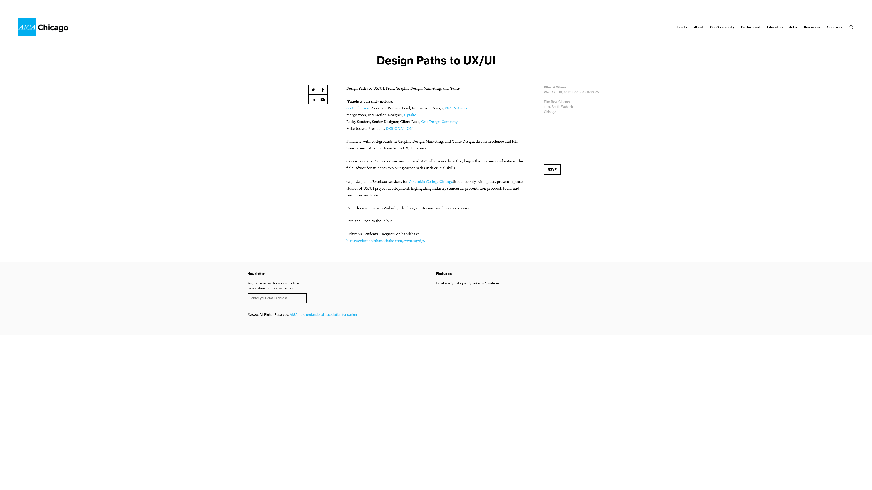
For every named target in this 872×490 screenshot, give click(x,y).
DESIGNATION (399, 128)
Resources (812, 27)
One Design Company (439, 121)
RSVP (552, 169)
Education (775, 27)
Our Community (722, 27)
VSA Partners (456, 108)
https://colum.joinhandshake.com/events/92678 (385, 240)
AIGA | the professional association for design (323, 315)
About (698, 27)
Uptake (410, 115)
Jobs (793, 27)
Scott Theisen (357, 108)
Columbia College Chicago (431, 181)
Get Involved (750, 27)
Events (682, 27)
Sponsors (834, 27)
